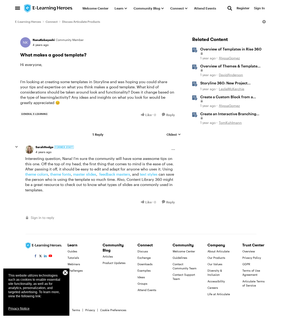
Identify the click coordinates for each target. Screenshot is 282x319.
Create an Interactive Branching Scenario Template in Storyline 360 (228, 114)
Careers (212, 287)
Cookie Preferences (113, 310)
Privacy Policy (251, 257)
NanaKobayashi (44, 40)
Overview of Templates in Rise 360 (231, 49)
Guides (72, 251)
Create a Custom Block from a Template (226, 97)
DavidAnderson (231, 75)
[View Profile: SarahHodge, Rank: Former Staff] (29, 149)
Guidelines (180, 257)
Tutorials (73, 257)
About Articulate (218, 251)
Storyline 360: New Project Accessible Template (224, 83)
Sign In (259, 8)
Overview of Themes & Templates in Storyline (229, 66)
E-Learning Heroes (28, 21)
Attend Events (146, 290)
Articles (108, 256)
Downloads (145, 264)
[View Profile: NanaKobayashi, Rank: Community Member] (25, 42)
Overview (248, 251)
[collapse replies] (16, 146)
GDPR (246, 264)
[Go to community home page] (48, 8)
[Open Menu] (264, 22)
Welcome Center (184, 251)
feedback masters (114, 174)
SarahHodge (44, 147)
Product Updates (114, 263)
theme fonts (60, 174)
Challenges (75, 270)
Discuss (142, 251)
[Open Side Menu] (17, 8)
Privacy (90, 310)
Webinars (74, 264)
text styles (149, 174)
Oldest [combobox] (174, 134)
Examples (144, 270)
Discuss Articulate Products (81, 21)
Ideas (141, 277)
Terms (76, 310)
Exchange (144, 257)
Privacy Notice (19, 308)
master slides (84, 174)
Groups (142, 283)
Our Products (216, 257)
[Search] (229, 8)
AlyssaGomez (229, 58)
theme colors (36, 174)
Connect (52, 21)
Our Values (214, 264)
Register (243, 8)
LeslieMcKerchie (231, 89)
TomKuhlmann (230, 123)
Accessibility (216, 281)
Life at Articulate (218, 294)
